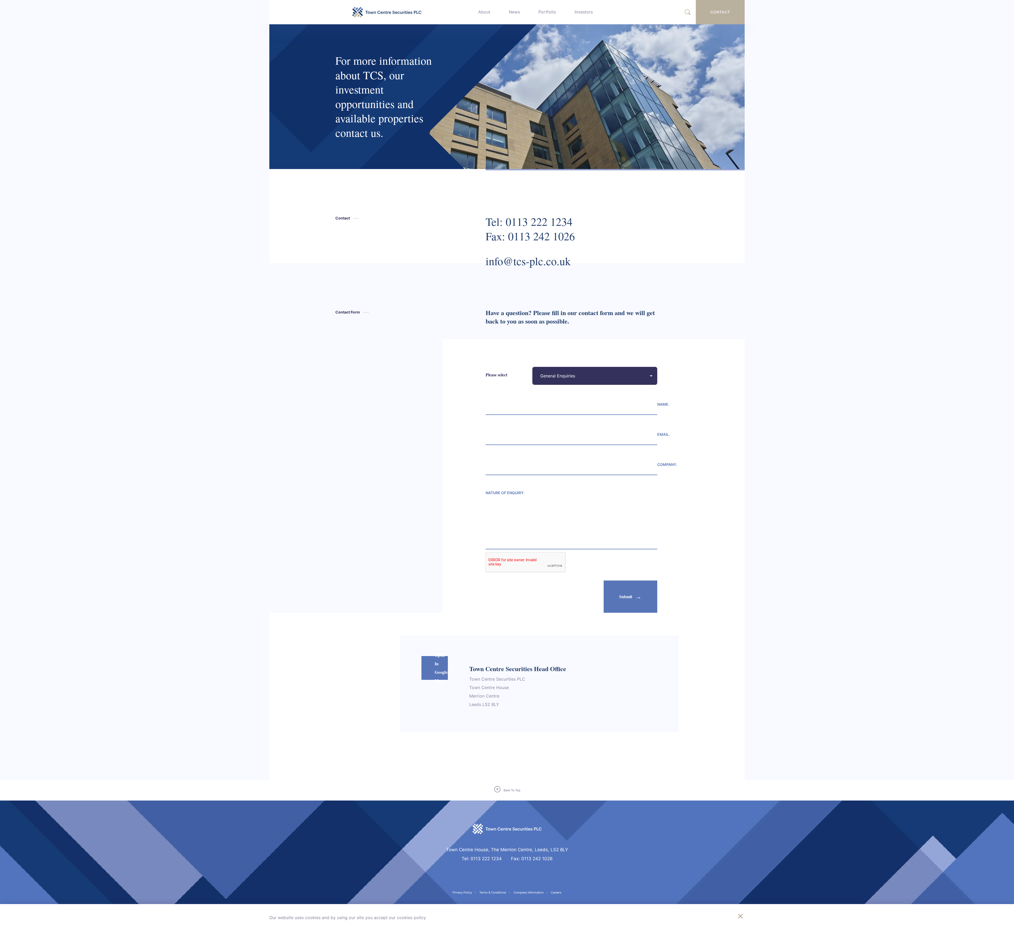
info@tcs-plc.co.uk (528, 261)
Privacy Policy (462, 892)
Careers (556, 892)
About (484, 12)
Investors (584, 12)
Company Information (528, 892)
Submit (625, 596)
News (514, 12)
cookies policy (411, 917)
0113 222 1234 (539, 221)
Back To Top (512, 790)
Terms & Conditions (492, 892)
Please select (496, 375)
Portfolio (547, 12)
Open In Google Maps (441, 668)
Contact (720, 12)
